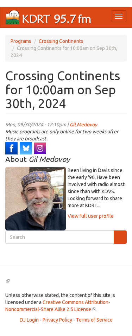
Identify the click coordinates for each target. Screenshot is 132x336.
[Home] (48, 17)
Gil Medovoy (83, 124)
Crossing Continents (61, 41)
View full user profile (91, 216)
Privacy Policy (57, 320)
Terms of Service (94, 320)
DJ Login (29, 320)
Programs (21, 41)
